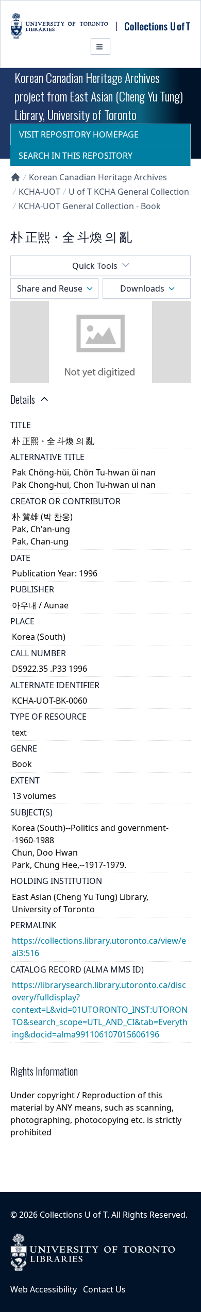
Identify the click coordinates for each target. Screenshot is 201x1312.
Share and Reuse (49, 288)
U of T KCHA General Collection (129, 191)
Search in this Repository (75, 155)
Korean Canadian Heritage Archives (98, 177)
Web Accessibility (43, 1289)
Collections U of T (73, 1214)
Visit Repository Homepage (79, 134)
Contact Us (104, 1289)
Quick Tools (95, 265)
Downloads (142, 288)
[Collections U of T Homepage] (15, 177)
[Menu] (100, 47)
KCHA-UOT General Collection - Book (90, 206)
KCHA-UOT (39, 191)
